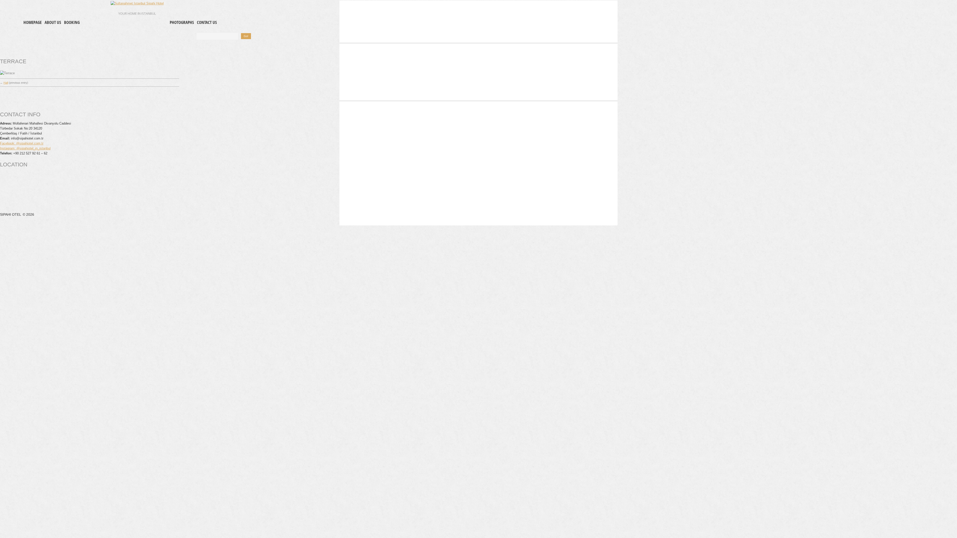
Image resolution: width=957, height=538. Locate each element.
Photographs (182, 22)
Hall (5, 82)
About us (53, 22)
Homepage (32, 22)
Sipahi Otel (11, 214)
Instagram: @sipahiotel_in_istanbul (25, 148)
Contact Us (207, 22)
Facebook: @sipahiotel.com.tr (21, 143)
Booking (72, 22)
